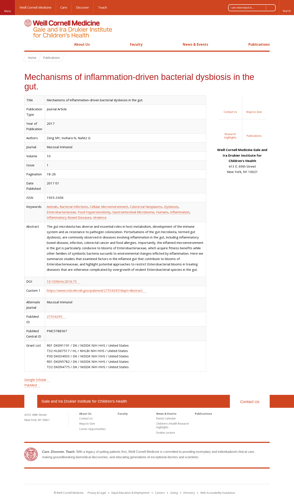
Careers (160, 493)
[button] (286, 7)
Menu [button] (7, 11)
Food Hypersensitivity (94, 212)
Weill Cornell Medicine (35, 7)
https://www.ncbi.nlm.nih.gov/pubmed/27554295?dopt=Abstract (94, 290)
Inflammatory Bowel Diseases (69, 217)
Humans (162, 212)
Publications (259, 44)
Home (29, 44)
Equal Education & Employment (130, 493)
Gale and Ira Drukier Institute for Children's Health (84, 401)
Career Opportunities (92, 429)
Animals (52, 206)
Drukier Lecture (165, 432)
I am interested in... (242, 7)
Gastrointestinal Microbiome (133, 212)
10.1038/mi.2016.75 (62, 281)
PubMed (30, 385)
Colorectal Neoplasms (146, 206)
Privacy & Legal (97, 493)
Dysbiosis (171, 206)
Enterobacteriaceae (61, 212)
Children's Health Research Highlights (172, 425)
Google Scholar (35, 379)
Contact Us (249, 402)
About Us (82, 44)
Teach (102, 7)
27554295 (54, 316)
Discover (82, 7)
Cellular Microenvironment (109, 206)
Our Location (30, 401)
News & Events (195, 44)
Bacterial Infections (74, 206)
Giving (174, 493)
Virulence (100, 217)
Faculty (136, 44)
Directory (189, 493)
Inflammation (179, 212)
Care (63, 7)
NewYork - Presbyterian (183, 477)
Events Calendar (166, 418)
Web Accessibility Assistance (217, 493)
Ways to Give (87, 423)
